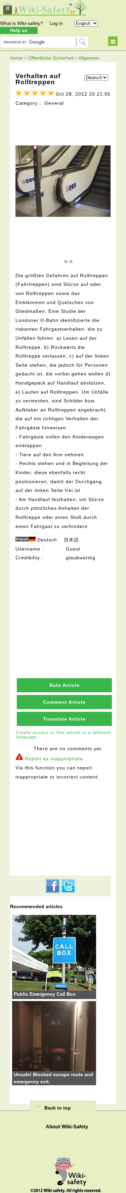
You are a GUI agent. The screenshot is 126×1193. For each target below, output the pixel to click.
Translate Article (64, 719)
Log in (56, 23)
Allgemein (89, 58)
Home (16, 58)
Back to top (57, 1108)
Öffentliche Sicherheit (51, 58)
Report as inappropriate (54, 758)
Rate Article (64, 685)
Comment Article (64, 702)
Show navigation (113, 41)
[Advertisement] (64, 604)
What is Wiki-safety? (21, 23)
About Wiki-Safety (67, 1126)
